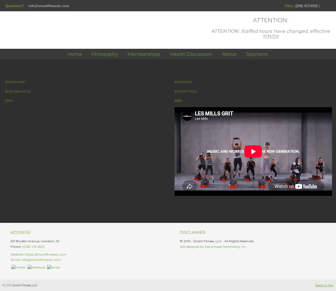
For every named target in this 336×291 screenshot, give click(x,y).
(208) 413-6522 (306, 6)
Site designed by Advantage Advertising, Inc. (213, 247)
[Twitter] (18, 267)
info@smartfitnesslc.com (49, 6)
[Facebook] (323, 6)
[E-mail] (53, 267)
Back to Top (324, 285)
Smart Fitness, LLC (57, 28)
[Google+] (328, 6)
